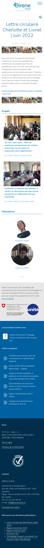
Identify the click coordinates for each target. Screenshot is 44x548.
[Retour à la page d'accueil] (22, 7)
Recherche (40, 17)
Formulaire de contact (11, 507)
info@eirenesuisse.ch (16, 502)
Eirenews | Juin (12, 533)
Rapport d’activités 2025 (17, 528)
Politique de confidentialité (13, 447)
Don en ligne (7, 442)
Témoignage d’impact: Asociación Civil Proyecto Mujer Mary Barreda (22, 537)
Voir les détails (8, 298)
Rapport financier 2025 (16, 531)
